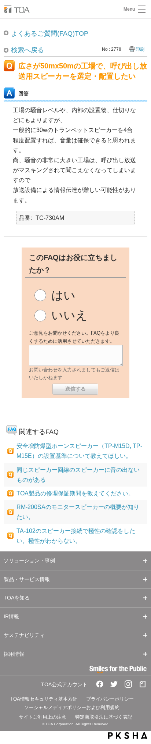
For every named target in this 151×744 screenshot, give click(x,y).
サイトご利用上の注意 (42, 717)
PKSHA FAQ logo (127, 735)
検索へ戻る (27, 50)
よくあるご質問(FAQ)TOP (49, 33)
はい (63, 295)
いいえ (69, 315)
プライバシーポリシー (110, 699)
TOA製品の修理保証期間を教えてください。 (75, 493)
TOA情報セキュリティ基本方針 (43, 699)
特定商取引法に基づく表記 (103, 717)
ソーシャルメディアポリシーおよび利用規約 (71, 707)
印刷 (140, 49)
